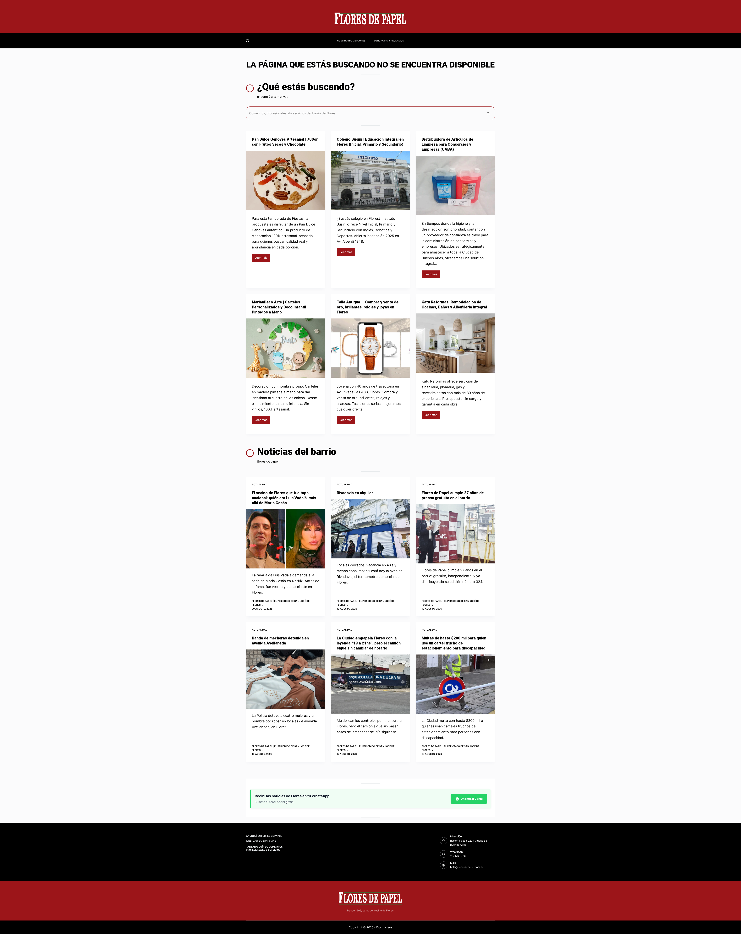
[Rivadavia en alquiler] (370, 529)
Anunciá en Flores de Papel (264, 835)
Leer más (262, 259)
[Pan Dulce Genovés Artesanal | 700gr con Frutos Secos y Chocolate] (285, 180)
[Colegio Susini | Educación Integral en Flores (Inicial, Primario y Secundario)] (370, 180)
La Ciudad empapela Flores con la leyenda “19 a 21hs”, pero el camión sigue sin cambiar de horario (369, 643)
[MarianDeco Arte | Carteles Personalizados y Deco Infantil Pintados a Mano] (285, 348)
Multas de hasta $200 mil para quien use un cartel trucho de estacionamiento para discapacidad (454, 643)
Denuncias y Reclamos (389, 40)
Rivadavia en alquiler (355, 493)
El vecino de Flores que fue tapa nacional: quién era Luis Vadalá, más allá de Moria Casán (284, 498)
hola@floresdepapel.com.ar (466, 867)
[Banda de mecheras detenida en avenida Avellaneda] (285, 679)
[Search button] (488, 113)
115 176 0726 (458, 855)
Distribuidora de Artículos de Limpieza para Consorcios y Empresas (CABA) (447, 144)
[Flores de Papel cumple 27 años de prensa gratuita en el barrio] (455, 534)
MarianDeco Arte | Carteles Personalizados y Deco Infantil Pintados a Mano (279, 307)
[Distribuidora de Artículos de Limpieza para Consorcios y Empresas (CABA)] (455, 185)
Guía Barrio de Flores (351, 40)
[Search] (247, 40)
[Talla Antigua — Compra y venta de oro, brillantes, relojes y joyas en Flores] (370, 348)
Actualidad (259, 484)
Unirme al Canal (472, 799)
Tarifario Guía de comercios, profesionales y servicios (264, 848)
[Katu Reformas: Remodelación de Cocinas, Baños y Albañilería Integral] (455, 343)
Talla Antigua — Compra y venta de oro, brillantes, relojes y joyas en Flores (367, 307)
